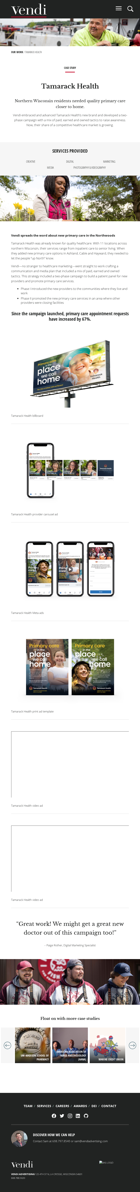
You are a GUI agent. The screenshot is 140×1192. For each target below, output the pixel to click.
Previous (7, 1045)
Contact (108, 1106)
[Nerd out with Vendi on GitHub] (86, 1117)
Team (28, 1106)
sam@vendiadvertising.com (91, 1141)
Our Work (17, 52)
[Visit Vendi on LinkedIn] (78, 1117)
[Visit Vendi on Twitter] (62, 1116)
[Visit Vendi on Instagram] (70, 1117)
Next (132, 1045)
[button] (70, 372)
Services (44, 1106)
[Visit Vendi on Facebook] (54, 1117)
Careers (62, 1106)
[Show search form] (130, 9)
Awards (80, 1106)
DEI (94, 1106)
